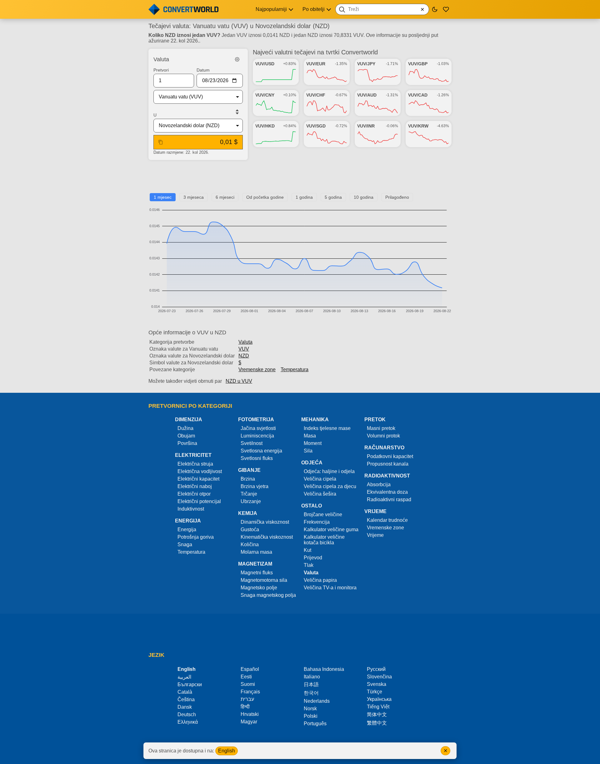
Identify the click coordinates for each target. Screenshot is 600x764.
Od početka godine (265, 197)
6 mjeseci (225, 197)
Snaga (185, 544)
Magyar (249, 721)
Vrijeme (375, 535)
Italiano (312, 676)
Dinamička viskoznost (265, 522)
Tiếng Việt (378, 706)
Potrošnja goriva (196, 537)
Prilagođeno (397, 197)
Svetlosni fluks (257, 458)
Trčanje (249, 494)
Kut (307, 550)
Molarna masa (256, 552)
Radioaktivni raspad (389, 499)
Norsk (310, 708)
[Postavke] (237, 59)
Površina (187, 443)
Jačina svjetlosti (258, 428)
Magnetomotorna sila (264, 580)
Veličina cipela (320, 479)
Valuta (245, 342)
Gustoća (250, 529)
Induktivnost (191, 509)
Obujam (186, 435)
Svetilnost (251, 443)
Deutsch (187, 714)
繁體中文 (377, 723)
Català (185, 692)
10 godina (363, 197)
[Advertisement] (300, 179)
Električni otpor (194, 494)
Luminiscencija (257, 435)
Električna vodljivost (200, 471)
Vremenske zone (257, 369)
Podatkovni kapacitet (390, 456)
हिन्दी (245, 706)
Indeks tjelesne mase (327, 428)
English (226, 750)
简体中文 (377, 714)
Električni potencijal (199, 501)
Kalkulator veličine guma (331, 529)
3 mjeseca (193, 197)
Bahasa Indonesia (324, 669)
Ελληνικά (188, 722)
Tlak (308, 565)
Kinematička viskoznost (267, 537)
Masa (310, 435)
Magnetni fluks (257, 572)
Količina (250, 544)
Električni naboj (195, 486)
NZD (243, 355)
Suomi (248, 684)
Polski (311, 716)
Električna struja (195, 464)
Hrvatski (250, 714)
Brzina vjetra (254, 486)
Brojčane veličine (323, 514)
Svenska (376, 684)
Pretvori (161, 69)
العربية (184, 677)
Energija (187, 529)
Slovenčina (379, 676)
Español (250, 669)
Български (190, 684)
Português (315, 723)
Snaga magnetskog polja (268, 595)
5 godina (333, 197)
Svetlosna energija (261, 450)
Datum (203, 69)
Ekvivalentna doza (387, 492)
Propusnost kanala (387, 464)
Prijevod (313, 557)
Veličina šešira (320, 494)
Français (250, 691)
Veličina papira (320, 580)
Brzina (248, 479)
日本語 (311, 684)
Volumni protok (383, 435)
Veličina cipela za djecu (330, 486)
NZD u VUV (239, 381)
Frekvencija (317, 522)
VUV (243, 349)
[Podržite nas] (446, 9)
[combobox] (382, 9)
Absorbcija (379, 484)
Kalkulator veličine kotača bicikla (324, 539)
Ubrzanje (251, 501)
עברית (247, 699)
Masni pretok (381, 428)
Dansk (185, 707)
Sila (308, 450)
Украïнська (379, 699)
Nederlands (317, 701)
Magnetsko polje (259, 587)
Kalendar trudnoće (387, 520)
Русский (376, 669)
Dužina (185, 428)
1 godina (304, 197)
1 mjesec (163, 197)
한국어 (311, 693)
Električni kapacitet (198, 479)
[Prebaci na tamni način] (434, 9)
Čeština (186, 699)
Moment (313, 443)
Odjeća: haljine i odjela (329, 471)
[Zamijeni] (237, 111)
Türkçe (374, 691)
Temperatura (294, 369)
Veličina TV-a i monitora (330, 587)
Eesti (246, 676)
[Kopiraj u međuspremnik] (160, 142)
